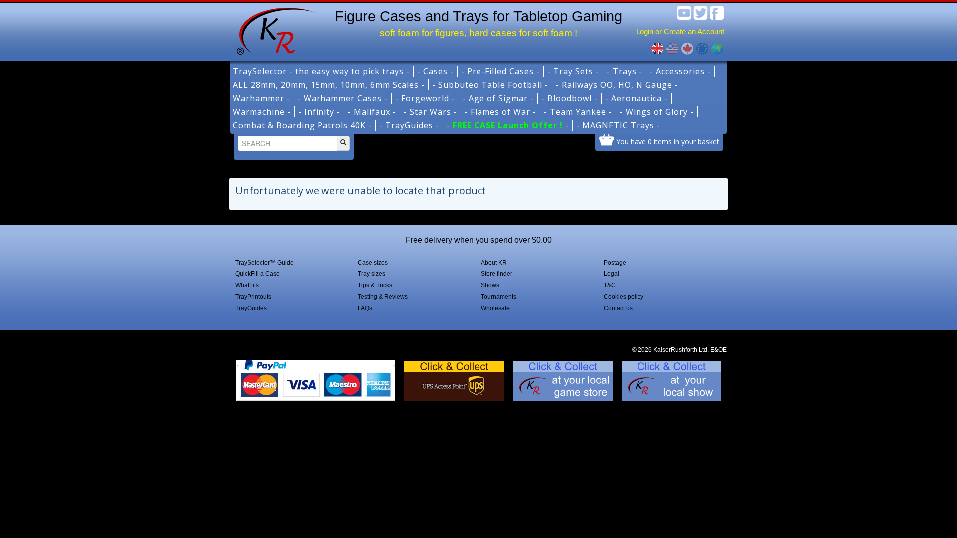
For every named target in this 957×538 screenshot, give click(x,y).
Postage (615, 262)
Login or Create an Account (680, 31)
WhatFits (247, 285)
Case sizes (373, 262)
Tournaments (498, 296)
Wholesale (495, 308)
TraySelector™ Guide (264, 262)
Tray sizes (371, 273)
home (272, 30)
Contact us (618, 308)
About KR (494, 262)
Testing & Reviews (383, 296)
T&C (610, 285)
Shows (490, 285)
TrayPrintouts (253, 296)
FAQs (365, 308)
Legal (611, 273)
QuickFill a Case (257, 273)
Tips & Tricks (375, 285)
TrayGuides (251, 308)
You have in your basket (667, 141)
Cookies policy (623, 296)
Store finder (496, 273)
